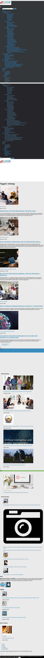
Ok (19, 657)
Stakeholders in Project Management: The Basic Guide (18, 211)
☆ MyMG (4, 75)
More (3, 70)
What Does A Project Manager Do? (14, 48)
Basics (6, 12)
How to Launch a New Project (11, 63)
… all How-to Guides (9, 67)
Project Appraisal (10, 28)
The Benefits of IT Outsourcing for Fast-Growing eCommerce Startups (17, 391)
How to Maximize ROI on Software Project (13, 66)
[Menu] (0, 642)
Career (3, 69)
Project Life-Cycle (10, 29)
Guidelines (7, 21)
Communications (10, 24)
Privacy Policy (7, 79)
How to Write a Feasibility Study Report (13, 65)
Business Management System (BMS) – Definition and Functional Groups (18, 426)
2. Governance (10, 38)
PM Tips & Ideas (11, 331)
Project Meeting (10, 17)
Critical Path (9, 19)
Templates (7, 27)
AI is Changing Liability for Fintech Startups (11, 607)
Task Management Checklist (8, 638)
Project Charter (10, 30)
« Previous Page (5, 343)
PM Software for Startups (10, 58)
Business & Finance (4, 237)
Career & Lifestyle (3, 301)
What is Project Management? (13, 47)
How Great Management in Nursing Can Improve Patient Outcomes (17, 410)
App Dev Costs (8, 57)
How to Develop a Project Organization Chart (14, 64)
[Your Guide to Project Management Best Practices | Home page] (5, 4)
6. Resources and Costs (12, 42)
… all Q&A (9, 52)
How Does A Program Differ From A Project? (16, 51)
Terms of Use (7, 80)
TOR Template (10, 31)
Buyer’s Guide (5, 53)
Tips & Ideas (7, 72)
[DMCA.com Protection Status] (8, 587)
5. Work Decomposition (11, 41)
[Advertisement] (22, 173)
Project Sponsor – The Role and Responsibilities (13, 574)
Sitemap (6, 82)
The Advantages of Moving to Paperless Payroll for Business (15, 492)
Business (4, 68)
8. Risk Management (11, 44)
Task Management (10, 33)
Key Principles (10, 14)
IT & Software (7, 71)
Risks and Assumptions (11, 25)
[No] (20, 657)
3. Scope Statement (11, 39)
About (6, 76)
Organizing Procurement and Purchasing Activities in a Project (16, 558)
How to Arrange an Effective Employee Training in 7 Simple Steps (21, 306)
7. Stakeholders (10, 43)
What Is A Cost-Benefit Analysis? (13, 50)
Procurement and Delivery (12, 26)
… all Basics (9, 20)
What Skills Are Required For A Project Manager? (17, 49)
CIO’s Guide (7, 56)
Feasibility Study (10, 32)
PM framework (7, 73)
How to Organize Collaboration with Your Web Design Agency (20, 241)
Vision (3, 646)
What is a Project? (10, 13)
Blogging (6, 74)
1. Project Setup (10, 36)
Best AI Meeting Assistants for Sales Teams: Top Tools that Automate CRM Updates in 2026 (21, 504)
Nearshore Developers (9, 54)
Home (3, 10)
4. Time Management (11, 40)
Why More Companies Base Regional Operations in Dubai (14, 617)
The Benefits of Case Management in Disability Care (14, 464)
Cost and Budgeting (11, 22)
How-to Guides (5, 133)
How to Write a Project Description (12, 61)
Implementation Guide (9, 35)
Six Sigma (9, 18)
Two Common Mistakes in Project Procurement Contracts (15, 566)
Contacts (6, 78)
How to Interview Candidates (10, 62)
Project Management (6, 11)
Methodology (9, 16)
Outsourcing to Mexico (9, 55)
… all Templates (10, 34)
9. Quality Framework (11, 45)
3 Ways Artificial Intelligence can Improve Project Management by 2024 (17, 445)
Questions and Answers (9, 46)
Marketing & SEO (12, 269)
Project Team (9, 23)
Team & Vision (7, 77)
